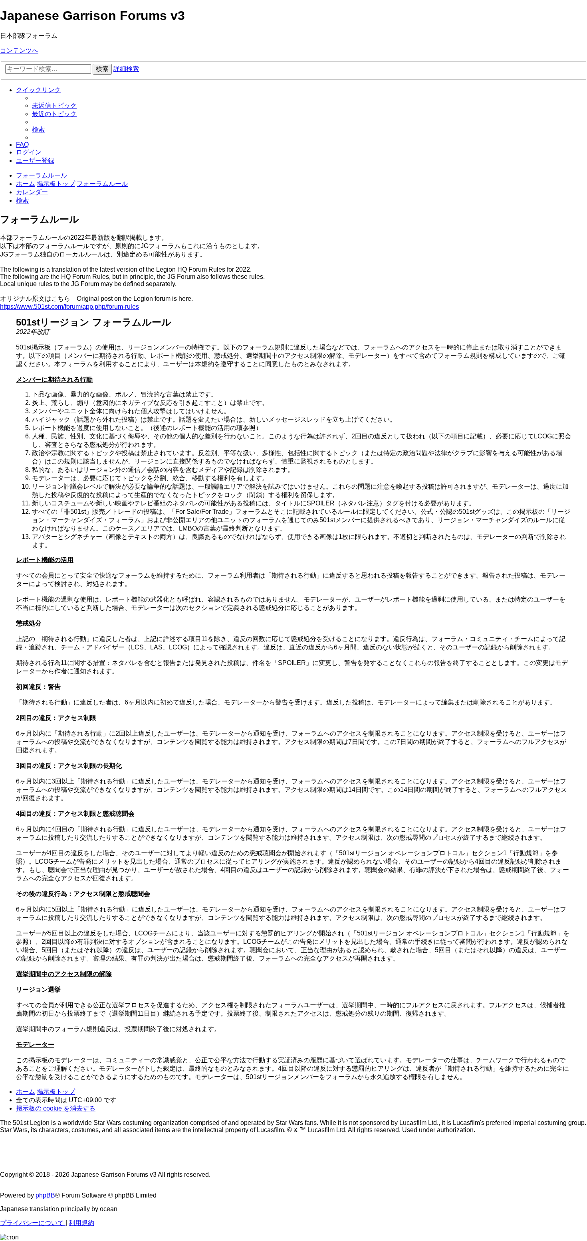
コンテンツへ (19, 50)
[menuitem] (54, 105)
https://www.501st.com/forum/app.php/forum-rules (69, 306)
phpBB (45, 1195)
